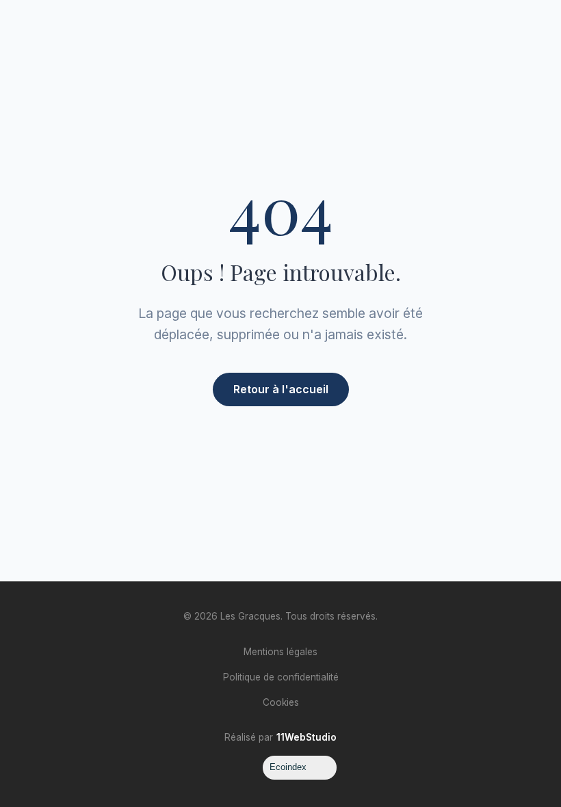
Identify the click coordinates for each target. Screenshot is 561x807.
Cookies (281, 702)
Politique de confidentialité (281, 677)
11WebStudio (306, 737)
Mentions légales (280, 651)
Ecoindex (288, 767)
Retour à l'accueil (280, 389)
